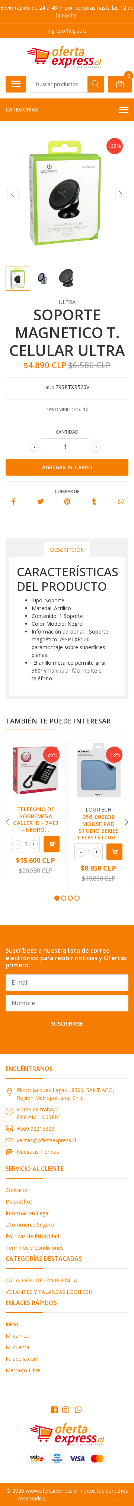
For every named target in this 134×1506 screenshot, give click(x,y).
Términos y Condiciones (35, 1247)
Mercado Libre (23, 1370)
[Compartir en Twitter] (40, 501)
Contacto (17, 1190)
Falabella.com (22, 1358)
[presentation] (13, 193)
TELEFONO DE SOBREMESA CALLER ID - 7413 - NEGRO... (35, 819)
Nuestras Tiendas (38, 1151)
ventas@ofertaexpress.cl (46, 1140)
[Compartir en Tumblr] (94, 501)
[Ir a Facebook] (54, 1410)
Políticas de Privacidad (32, 1236)
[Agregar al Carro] (52, 844)
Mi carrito (17, 1335)
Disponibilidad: (63, 410)
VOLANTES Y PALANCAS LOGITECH (49, 1291)
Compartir (67, 491)
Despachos (19, 1201)
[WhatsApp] (78, 1410)
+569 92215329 (35, 1128)
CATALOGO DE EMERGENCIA (41, 1280)
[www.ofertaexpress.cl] (64, 57)
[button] (57, 898)
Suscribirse (67, 1023)
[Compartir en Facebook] (13, 501)
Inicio (12, 1324)
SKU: (49, 387)
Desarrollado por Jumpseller (81, 1498)
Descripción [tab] (67, 549)
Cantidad (67, 432)
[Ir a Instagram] (65, 1410)
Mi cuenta (17, 1347)
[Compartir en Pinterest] (67, 501)
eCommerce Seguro (30, 1224)
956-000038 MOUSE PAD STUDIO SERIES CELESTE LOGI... (98, 827)
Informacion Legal (28, 1213)
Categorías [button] (22, 109)
